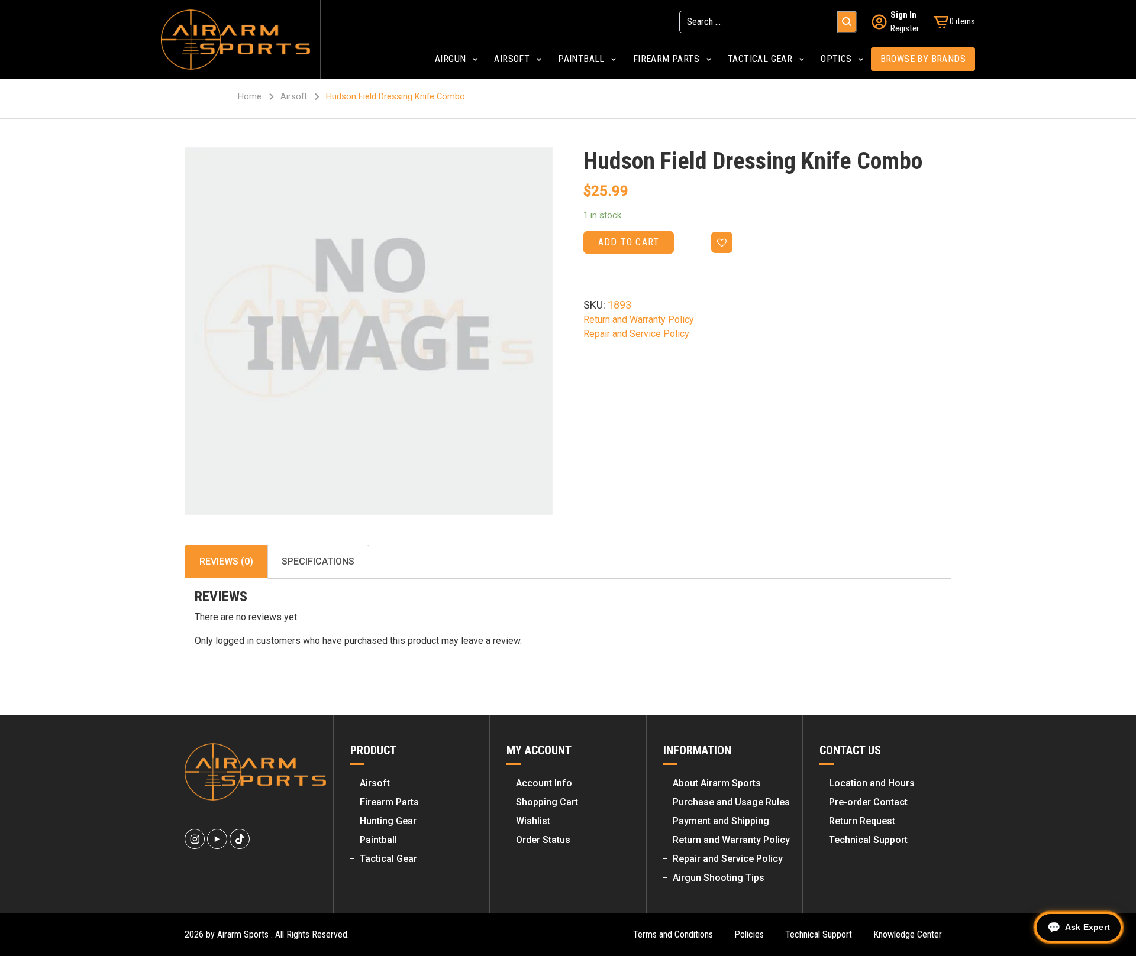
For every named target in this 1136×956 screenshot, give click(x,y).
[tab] (226, 562)
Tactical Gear (388, 858)
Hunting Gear (388, 821)
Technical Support (868, 839)
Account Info (544, 783)
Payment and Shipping (721, 821)
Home (250, 96)
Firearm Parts (389, 802)
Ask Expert (1087, 927)
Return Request (862, 821)
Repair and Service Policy (636, 333)
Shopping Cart (547, 802)
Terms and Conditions (673, 934)
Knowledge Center (907, 934)
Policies (749, 934)
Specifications (318, 561)
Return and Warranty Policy (638, 319)
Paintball (378, 839)
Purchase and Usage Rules (731, 802)
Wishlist (533, 821)
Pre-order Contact (868, 802)
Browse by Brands (923, 58)
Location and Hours (872, 783)
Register (904, 28)
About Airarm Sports (717, 783)
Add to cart (628, 242)
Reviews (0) (226, 561)
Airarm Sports (243, 934)
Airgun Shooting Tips (718, 877)
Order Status (543, 839)
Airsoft (293, 96)
